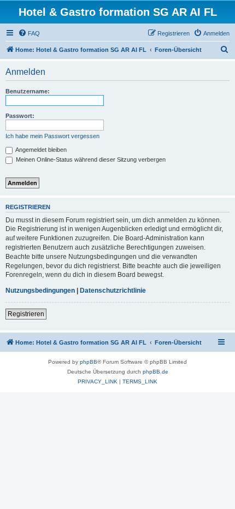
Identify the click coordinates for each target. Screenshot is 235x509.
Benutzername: (27, 91)
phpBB (88, 362)
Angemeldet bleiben (40, 149)
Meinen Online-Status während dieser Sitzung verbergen (90, 159)
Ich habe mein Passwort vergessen (52, 136)
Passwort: (19, 116)
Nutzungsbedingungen (40, 290)
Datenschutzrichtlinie (113, 290)
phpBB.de (155, 372)
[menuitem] (29, 33)
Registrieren (26, 314)
